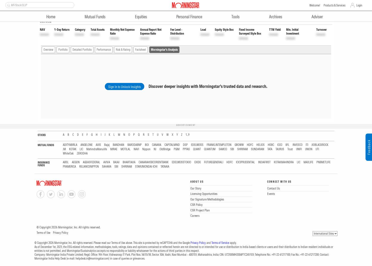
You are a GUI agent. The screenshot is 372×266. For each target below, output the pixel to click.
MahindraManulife (96, 149)
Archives (275, 16)
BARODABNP (134, 145)
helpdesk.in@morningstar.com (92, 258)
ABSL (66, 162)
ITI (307, 145)
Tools (235, 16)
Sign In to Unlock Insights (124, 87)
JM (64, 149)
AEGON (76, 162)
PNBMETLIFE (323, 162)
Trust (290, 149)
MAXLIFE (308, 162)
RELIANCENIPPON (89, 166)
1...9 (187, 134)
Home (50, 16)
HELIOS (260, 145)
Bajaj (107, 145)
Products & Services (334, 5)
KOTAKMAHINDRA (284, 162)
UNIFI (299, 149)
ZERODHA (82, 153)
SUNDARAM (257, 149)
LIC (81, 149)
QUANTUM (209, 149)
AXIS (98, 145)
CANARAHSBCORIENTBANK (154, 162)
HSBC (271, 145)
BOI (147, 145)
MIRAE (113, 149)
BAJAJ (116, 162)
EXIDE (197, 162)
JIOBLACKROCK (320, 145)
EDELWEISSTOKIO (181, 162)
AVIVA (106, 162)
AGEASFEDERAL (91, 162)
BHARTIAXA (129, 162)
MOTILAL (125, 149)
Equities (141, 16)
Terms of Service (220, 243)
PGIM (177, 149)
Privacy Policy (60, 233)
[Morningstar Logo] (185, 5)
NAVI (136, 149)
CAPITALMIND (172, 145)
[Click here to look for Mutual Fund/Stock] (8, 5)
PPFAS (186, 149)
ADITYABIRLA (70, 145)
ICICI (279, 145)
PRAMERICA (69, 166)
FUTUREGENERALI (213, 162)
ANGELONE (87, 145)
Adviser (317, 16)
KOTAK (72, 149)
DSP (185, 145)
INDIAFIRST (264, 162)
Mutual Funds (95, 16)
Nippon (146, 149)
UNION (308, 149)
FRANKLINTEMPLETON (219, 145)
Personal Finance (189, 16)
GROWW (239, 145)
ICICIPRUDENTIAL (245, 162)
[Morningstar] (58, 183)
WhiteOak (68, 153)
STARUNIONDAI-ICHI (146, 166)
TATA (269, 149)
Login (359, 5)
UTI (317, 149)
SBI (232, 149)
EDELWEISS (197, 145)
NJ (155, 149)
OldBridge (165, 149)
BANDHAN (118, 145)
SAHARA (106, 166)
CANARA (156, 145)
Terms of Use (43, 233)
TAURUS (280, 149)
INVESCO (297, 145)
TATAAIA (165, 166)
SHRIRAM (242, 149)
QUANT (197, 149)
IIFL (287, 145)
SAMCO (223, 149)
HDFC (250, 145)
